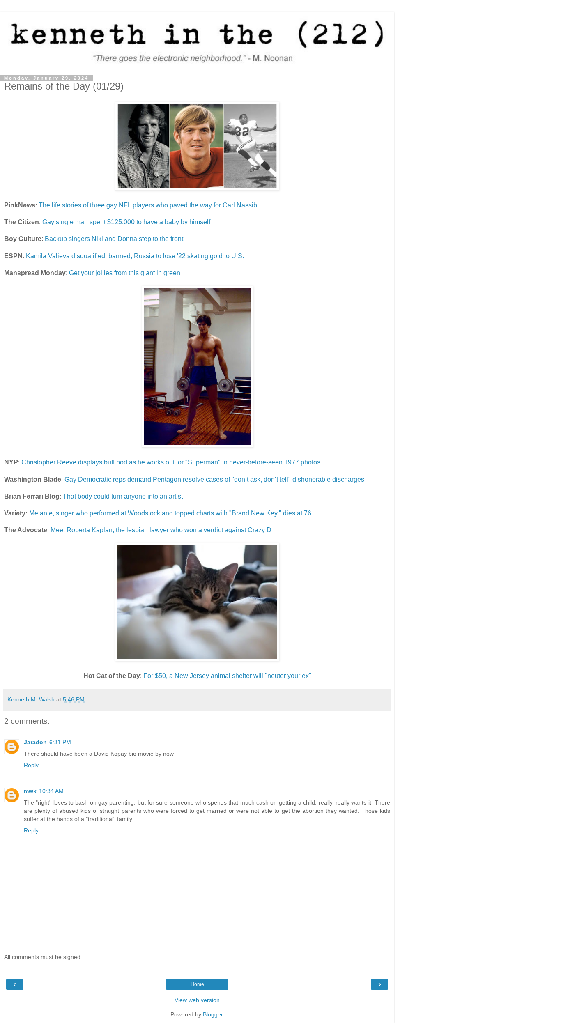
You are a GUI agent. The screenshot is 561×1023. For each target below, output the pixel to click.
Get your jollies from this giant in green (124, 272)
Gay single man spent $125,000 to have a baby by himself (126, 221)
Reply (31, 765)
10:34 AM (51, 791)
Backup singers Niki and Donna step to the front (114, 238)
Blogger (213, 1014)
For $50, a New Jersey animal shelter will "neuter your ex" (227, 675)
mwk (30, 791)
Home (197, 984)
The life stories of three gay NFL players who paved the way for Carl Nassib (148, 205)
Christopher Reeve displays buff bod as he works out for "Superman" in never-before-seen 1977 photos (170, 462)
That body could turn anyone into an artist (123, 496)
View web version (197, 1000)
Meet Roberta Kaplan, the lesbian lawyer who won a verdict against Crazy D (161, 529)
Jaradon (35, 742)
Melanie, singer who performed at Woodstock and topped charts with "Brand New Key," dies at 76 (170, 513)
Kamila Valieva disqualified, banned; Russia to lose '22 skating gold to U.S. (135, 256)
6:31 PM (60, 742)
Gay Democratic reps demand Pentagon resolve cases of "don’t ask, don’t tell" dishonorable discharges (214, 479)
